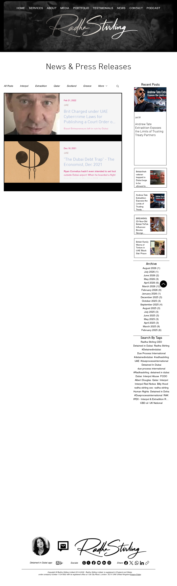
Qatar (57, 86)
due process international (151, 368)
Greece (87, 86)
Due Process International (151, 353)
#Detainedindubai (151, 349)
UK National (156, 403)
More (101, 86)
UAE (66, 105)
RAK (166, 395)
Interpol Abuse (151, 376)
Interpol (24, 86)
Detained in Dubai (143, 345)
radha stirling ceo (143, 387)
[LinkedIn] (104, 563)
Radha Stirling (161, 345)
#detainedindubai (143, 357)
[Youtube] (99, 563)
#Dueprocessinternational (148, 395)
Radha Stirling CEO (151, 341)
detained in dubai (159, 372)
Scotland (71, 86)
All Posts (8, 86)
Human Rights (141, 391)
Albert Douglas (143, 380)
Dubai (139, 376)
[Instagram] (109, 563)
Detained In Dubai (151, 364)
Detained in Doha (159, 391)
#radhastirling (161, 357)
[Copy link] (147, 563)
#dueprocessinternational (154, 361)
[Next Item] (160, 100)
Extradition (41, 86)
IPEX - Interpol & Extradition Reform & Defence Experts (151, 399)
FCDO (163, 376)
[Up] (163, 284)
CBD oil (144, 403)
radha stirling (161, 387)
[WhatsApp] (137, 563)
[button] (117, 86)
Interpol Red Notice (145, 383)
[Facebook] (94, 563)
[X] (88, 563)
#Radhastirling (141, 372)
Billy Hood (162, 383)
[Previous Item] (140, 100)
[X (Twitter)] (131, 563)
